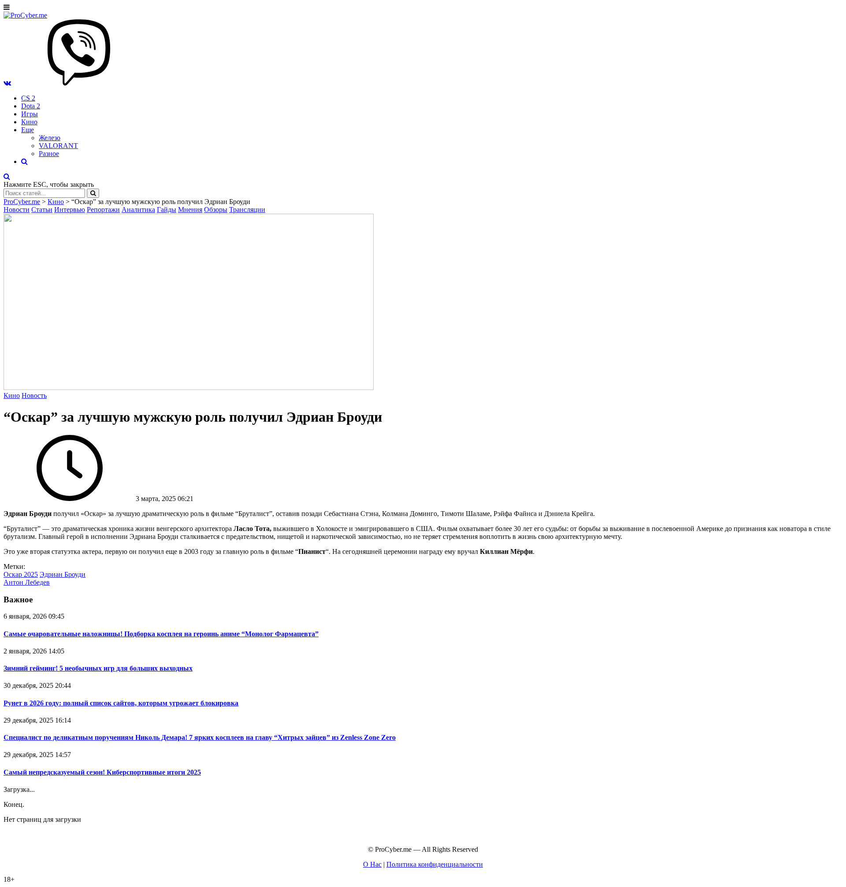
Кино (29, 122)
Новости (17, 209)
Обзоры (215, 209)
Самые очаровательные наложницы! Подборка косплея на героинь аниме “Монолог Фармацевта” (161, 634)
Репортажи (103, 209)
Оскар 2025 (21, 574)
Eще (27, 130)
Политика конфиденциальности (434, 864)
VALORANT (58, 145)
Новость (34, 395)
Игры (29, 114)
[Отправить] (93, 193)
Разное (49, 153)
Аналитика (138, 209)
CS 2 (28, 98)
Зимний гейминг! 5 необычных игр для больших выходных (98, 668)
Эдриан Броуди (62, 574)
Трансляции (247, 209)
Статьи (41, 209)
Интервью (69, 209)
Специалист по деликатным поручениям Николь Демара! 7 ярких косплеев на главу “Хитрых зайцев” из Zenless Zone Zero (200, 737)
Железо (49, 137)
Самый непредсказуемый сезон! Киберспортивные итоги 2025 (102, 772)
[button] (7, 83)
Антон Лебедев (27, 582)
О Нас (372, 864)
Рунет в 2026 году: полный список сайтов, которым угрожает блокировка (121, 703)
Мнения (190, 209)
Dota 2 (30, 106)
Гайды (166, 209)
